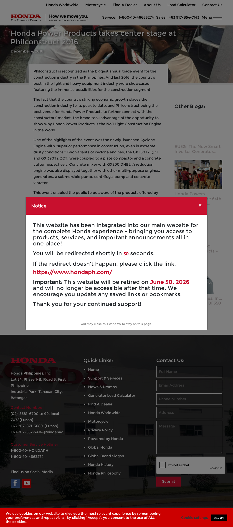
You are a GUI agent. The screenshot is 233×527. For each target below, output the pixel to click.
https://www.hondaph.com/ (72, 272)
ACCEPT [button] (219, 517)
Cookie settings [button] (194, 518)
